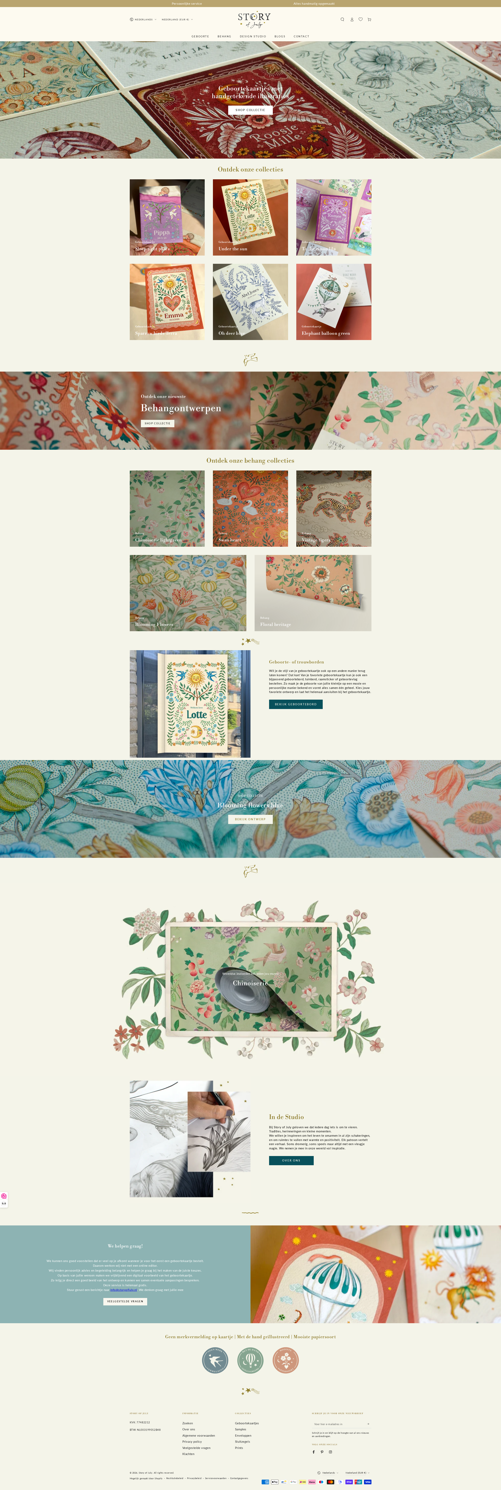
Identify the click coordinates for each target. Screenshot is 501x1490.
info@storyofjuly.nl (123, 1290)
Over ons (291, 1160)
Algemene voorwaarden (198, 1435)
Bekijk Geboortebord (296, 704)
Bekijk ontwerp (250, 819)
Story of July (145, 1472)
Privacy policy (192, 1441)
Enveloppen (243, 1435)
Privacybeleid (194, 1478)
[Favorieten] (360, 19)
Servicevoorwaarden (215, 1478)
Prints (239, 1448)
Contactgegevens (239, 1478)
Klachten (188, 1454)
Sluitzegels (242, 1441)
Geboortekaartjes (247, 1423)
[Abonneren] (369, 1424)
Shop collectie (250, 110)
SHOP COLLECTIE (158, 423)
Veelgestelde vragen (125, 1301)
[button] (342, 19)
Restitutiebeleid (174, 1478)
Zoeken (187, 1423)
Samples (240, 1429)
